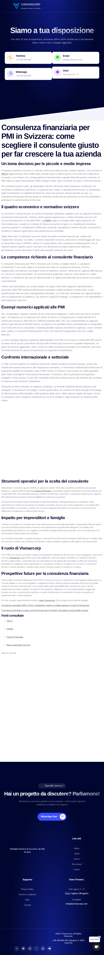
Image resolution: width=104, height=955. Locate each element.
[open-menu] (100, 6)
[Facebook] (23, 948)
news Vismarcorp (47, 600)
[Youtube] (49, 948)
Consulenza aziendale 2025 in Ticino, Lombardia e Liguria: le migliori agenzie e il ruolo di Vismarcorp (45, 605)
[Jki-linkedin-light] (36, 948)
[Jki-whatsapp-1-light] (16, 948)
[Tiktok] (42, 948)
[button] (96, 947)
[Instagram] (29, 948)
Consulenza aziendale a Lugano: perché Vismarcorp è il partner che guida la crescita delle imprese (44, 610)
